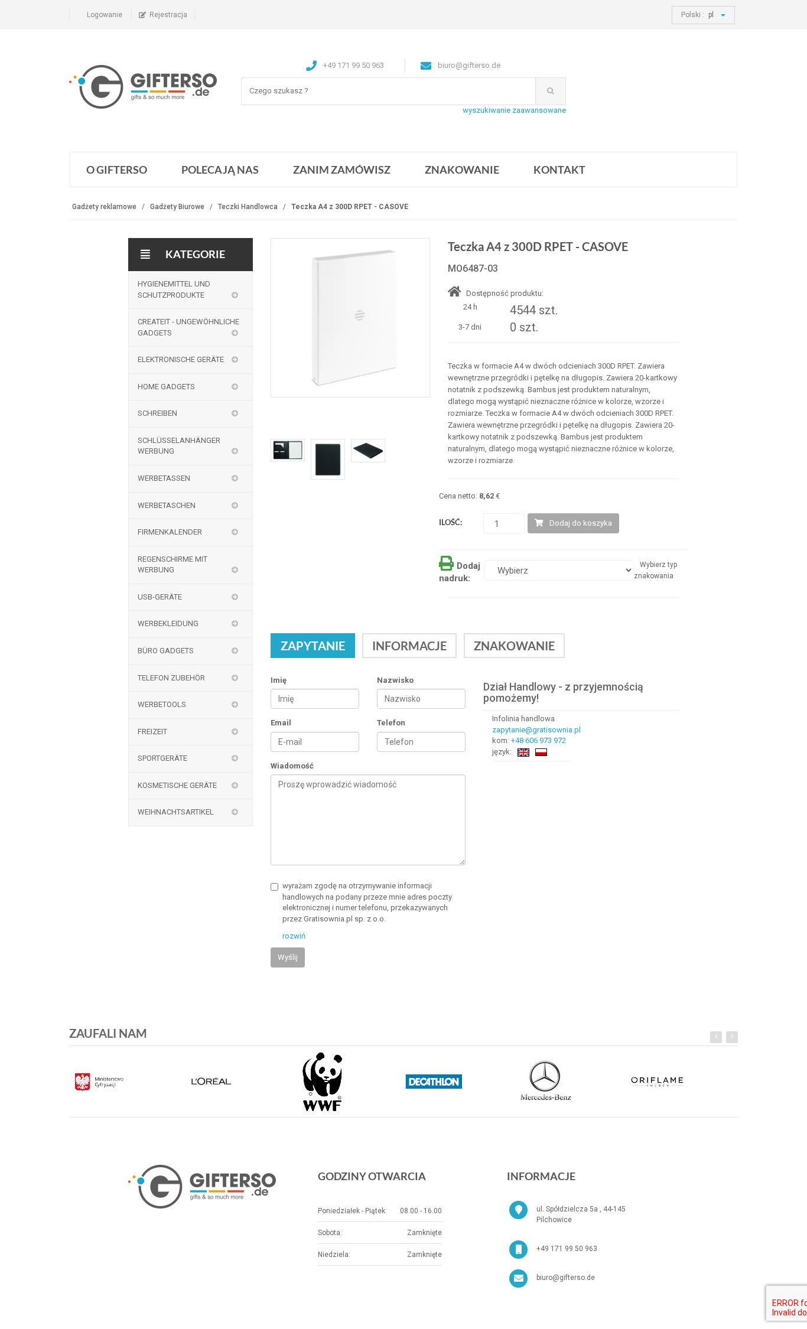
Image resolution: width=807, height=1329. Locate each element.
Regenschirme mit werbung (172, 565)
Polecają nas (220, 169)
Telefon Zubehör (171, 677)
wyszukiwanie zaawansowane (514, 110)
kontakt (559, 169)
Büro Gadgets (166, 650)
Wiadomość (292, 765)
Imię (279, 680)
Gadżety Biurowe (177, 207)
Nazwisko (395, 680)
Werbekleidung (168, 623)
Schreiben (157, 413)
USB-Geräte (160, 596)
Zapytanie (313, 646)
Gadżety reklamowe (104, 207)
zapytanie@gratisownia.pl (536, 729)
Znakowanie (462, 169)
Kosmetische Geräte (177, 785)
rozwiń (293, 935)
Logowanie (104, 15)
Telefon (391, 722)
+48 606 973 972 (538, 740)
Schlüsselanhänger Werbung (179, 446)
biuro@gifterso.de (565, 1277)
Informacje (409, 646)
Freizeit (152, 731)
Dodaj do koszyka (580, 523)
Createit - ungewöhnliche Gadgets (188, 327)
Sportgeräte (162, 758)
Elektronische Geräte (181, 359)
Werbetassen (164, 478)
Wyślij (288, 957)
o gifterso (116, 169)
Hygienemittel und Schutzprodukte (174, 289)
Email (281, 722)
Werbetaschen (167, 505)
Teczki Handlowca (248, 207)
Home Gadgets (166, 386)
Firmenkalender (170, 531)
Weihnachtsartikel (176, 811)
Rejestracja (168, 15)
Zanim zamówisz (342, 169)
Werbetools (162, 704)
